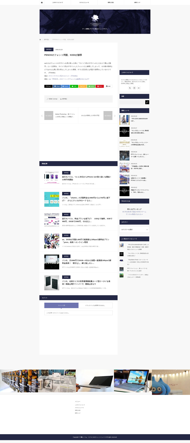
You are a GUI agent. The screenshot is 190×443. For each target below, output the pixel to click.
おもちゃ (140, 214)
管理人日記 (111, 2)
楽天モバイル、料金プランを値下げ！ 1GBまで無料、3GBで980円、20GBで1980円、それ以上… (87, 220)
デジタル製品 (130, 214)
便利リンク (137, 2)
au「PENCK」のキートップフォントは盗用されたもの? (69, 79)
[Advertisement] (78, 142)
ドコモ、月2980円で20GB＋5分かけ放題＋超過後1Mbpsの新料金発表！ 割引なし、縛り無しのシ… (86, 261)
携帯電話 (48, 49)
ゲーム (144, 212)
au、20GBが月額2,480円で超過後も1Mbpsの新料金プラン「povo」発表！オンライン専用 (85, 241)
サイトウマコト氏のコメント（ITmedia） (64, 76)
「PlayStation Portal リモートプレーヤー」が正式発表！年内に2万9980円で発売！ (138, 262)
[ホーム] (41, 2)
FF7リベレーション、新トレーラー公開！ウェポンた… (140, 155)
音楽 (134, 212)
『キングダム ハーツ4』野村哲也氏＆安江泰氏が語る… (140, 132)
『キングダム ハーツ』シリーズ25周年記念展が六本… (139, 143)
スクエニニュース (84, 2)
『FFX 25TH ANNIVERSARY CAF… (139, 120)
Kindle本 (128, 212)
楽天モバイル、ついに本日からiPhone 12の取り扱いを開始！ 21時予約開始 (87, 178)
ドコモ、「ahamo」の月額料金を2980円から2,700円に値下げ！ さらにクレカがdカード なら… (86, 199)
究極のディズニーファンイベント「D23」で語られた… (140, 191)
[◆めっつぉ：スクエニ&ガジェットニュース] (95, 33)
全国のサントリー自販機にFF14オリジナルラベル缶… (139, 179)
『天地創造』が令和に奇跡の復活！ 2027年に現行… (140, 167)
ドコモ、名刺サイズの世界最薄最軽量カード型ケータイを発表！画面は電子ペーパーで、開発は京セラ (86, 282)
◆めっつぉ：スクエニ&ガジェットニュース (93, 437)
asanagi (55, 99)
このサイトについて (57, 2)
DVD (138, 212)
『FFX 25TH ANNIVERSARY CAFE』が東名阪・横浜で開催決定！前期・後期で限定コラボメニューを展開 (138, 247)
